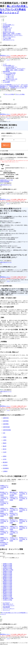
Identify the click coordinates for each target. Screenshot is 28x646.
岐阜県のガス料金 (7, 581)
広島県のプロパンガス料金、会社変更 (4, 521)
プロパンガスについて (8, 605)
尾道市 (4, 443)
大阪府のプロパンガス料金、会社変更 (4, 528)
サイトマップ (6, 610)
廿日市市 (5, 465)
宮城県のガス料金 (7, 563)
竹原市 (4, 437)
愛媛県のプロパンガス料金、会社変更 (23, 521)
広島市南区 (6, 421)
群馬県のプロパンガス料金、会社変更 (23, 498)
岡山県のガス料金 (7, 592)
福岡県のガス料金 (7, 583)
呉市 (4, 433)
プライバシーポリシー (8, 608)
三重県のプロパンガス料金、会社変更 (14, 533)
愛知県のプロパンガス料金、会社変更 (4, 515)
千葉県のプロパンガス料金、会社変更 (4, 498)
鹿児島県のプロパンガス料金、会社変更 (4, 544)
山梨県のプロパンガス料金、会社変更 (4, 510)
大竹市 (4, 459)
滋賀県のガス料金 (7, 587)
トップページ (6, 602)
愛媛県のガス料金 (7, 590)
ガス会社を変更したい (8, 24)
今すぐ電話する (7, 183)
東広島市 (5, 462)
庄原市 (4, 456)
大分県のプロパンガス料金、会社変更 (14, 539)
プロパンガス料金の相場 (9, 73)
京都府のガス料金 (7, 586)
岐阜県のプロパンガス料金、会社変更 (14, 515)
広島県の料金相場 (4, 181)
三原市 (4, 440)
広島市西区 (6, 424)
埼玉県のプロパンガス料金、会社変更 (23, 494)
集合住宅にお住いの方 (8, 32)
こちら (8, 59)
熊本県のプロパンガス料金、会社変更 (23, 539)
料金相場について (7, 27)
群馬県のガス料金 (7, 574)
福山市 (4, 446)
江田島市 (5, 471)
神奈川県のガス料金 (8, 569)
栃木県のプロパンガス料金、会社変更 (4, 503)
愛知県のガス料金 (7, 578)
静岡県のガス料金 (7, 577)
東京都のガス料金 (7, 565)
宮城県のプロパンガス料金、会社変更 (4, 487)
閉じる (2, 61)
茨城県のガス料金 (7, 571)
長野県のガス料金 (7, 593)
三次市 (4, 452)
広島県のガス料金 (7, 595)
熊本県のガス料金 (7, 596)
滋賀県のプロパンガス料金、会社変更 (23, 528)
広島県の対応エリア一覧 (6, 180)
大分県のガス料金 (7, 599)
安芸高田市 (6, 468)
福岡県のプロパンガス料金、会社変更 (4, 539)
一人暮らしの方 (7, 29)
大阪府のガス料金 (7, 584)
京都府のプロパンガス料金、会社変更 (14, 528)
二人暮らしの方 (7, 30)
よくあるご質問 (7, 38)
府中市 (4, 449)
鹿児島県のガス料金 (8, 598)
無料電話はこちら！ (5, 55)
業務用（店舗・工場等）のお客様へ (12, 33)
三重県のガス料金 (7, 580)
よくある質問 (6, 82)
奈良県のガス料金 (7, 589)
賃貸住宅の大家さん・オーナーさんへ (12, 35)
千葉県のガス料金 (7, 566)
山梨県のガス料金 (7, 575)
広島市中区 (6, 418)
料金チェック (6, 145)
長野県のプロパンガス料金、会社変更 (14, 510)
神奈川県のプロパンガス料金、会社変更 (14, 494)
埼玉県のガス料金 (7, 568)
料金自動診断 (6, 607)
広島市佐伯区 (6, 427)
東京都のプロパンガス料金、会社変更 (4, 494)
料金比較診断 (6, 26)
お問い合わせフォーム (8, 39)
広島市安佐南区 (7, 430)
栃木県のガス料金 (7, 572)
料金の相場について (8, 604)
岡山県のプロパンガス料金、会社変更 (14, 521)
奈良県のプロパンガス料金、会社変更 (4, 533)
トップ (4, 23)
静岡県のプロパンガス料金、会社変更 (23, 510)
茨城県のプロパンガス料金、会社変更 (14, 498)
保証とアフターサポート (9, 36)
